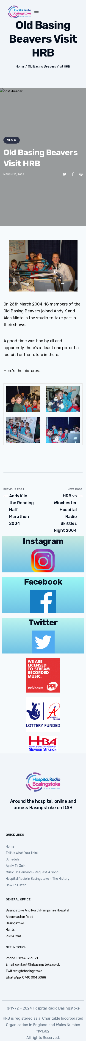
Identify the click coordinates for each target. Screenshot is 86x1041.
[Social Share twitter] (64, 174)
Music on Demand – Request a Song (32, 872)
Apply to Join (15, 866)
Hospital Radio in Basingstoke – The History (37, 879)
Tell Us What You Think (22, 853)
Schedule (12, 859)
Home (20, 66)
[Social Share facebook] (73, 174)
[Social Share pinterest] (81, 174)
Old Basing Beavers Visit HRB (49, 66)
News (11, 140)
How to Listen (16, 885)
